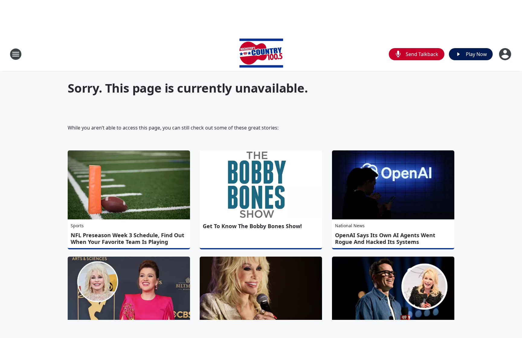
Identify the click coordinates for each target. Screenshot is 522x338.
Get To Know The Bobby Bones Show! (252, 226)
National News (350, 225)
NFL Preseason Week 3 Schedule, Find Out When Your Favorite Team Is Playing (127, 238)
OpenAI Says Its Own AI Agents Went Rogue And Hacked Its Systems (385, 238)
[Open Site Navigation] (16, 54)
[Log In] (505, 54)
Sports (77, 225)
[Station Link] (261, 54)
